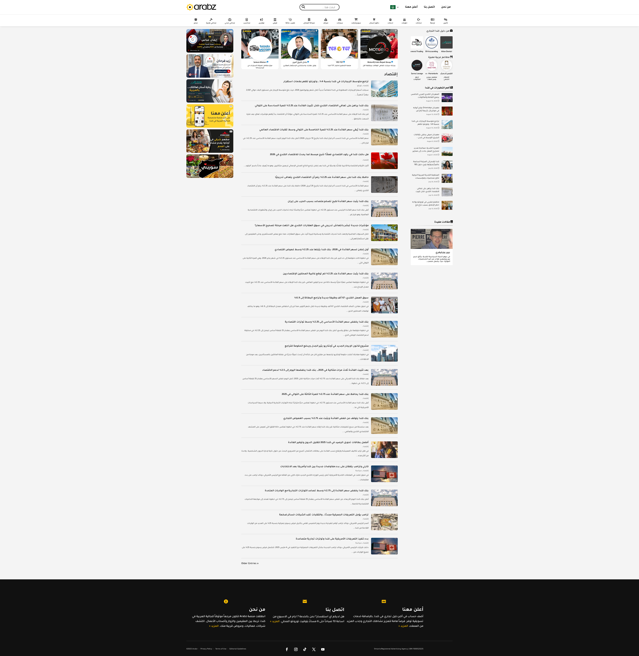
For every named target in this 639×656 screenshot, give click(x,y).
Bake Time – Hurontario (428, 74)
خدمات (390, 23)
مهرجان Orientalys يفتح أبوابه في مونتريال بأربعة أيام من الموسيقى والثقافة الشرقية (426, 110)
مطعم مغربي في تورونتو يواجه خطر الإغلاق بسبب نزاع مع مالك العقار (425, 204)
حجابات (419, 23)
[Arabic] (394, 7)
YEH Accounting (431, 52)
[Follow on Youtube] (323, 649)
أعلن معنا (411, 7)
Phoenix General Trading (412, 52)
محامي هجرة (211, 23)
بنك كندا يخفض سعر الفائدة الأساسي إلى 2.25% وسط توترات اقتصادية (327, 322)
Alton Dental (446, 52)
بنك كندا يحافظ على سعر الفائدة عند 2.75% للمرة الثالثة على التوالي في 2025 (325, 394)
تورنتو (359, 86)
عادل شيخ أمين (299, 63)
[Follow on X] (314, 649)
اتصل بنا (429, 7)
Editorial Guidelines (237, 649)
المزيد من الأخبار (433, 218)
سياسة (358, 471)
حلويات (404, 23)
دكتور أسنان (374, 23)
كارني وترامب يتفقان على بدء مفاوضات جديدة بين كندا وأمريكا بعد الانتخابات (324, 466)
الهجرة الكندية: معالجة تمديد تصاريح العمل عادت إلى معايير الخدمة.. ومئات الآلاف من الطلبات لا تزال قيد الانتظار (426, 150)
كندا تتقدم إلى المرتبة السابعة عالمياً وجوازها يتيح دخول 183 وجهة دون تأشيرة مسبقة (426, 164)
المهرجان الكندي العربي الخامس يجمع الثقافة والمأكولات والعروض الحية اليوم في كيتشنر (425, 96)
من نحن (446, 7)
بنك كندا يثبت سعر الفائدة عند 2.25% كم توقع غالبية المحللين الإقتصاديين (326, 274)
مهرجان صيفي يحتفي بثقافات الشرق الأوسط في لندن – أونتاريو (426, 137)
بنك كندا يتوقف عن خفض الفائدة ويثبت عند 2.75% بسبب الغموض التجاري (326, 418)
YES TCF (339, 63)
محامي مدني (230, 23)
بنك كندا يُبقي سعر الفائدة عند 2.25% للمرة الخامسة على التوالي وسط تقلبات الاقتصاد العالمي (314, 130)
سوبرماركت (356, 23)
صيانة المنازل (309, 23)
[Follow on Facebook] (287, 649)
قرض (275, 23)
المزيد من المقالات (433, 271)
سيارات (340, 23)
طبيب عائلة (290, 23)
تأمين (445, 23)
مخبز (196, 23)
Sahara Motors (259, 63)
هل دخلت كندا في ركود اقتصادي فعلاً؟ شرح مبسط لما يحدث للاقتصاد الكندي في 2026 (319, 154)
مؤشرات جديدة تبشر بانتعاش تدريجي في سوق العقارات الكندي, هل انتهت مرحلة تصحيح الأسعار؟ (312, 225)
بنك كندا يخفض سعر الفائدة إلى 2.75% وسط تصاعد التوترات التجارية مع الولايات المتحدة (317, 491)
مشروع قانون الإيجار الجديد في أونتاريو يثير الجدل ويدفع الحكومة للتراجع (327, 346)
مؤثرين (261, 23)
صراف (325, 23)
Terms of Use (220, 649)
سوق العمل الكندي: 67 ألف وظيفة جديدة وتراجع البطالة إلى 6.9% (331, 298)
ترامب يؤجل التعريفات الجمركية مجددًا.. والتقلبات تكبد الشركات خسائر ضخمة (324, 515)
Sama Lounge (417, 74)
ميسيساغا (390, 31)
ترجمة (432, 23)
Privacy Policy (206, 649)
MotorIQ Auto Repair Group (379, 63)
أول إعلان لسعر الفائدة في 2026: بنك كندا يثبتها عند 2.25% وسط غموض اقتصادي (322, 250)
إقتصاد (366, 86)
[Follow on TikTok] (305, 649)
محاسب (246, 23)
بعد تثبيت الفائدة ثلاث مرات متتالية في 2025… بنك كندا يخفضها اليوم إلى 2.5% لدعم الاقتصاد (315, 370)
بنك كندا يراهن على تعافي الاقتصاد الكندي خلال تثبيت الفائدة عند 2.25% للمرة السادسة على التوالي (427, 191)
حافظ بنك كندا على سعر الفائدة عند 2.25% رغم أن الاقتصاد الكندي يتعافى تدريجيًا (322, 177)
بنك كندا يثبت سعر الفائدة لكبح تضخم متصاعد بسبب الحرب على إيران (328, 201)
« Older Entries (250, 563)
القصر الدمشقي (445, 74)
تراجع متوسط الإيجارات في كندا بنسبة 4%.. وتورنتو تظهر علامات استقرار (425, 123)
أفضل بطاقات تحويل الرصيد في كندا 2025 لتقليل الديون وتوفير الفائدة (328, 442)
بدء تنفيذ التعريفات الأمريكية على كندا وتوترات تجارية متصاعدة (332, 539)
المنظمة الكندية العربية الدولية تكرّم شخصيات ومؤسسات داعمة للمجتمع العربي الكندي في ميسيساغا (425, 177)
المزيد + (214, 626)
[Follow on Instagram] (296, 649)
